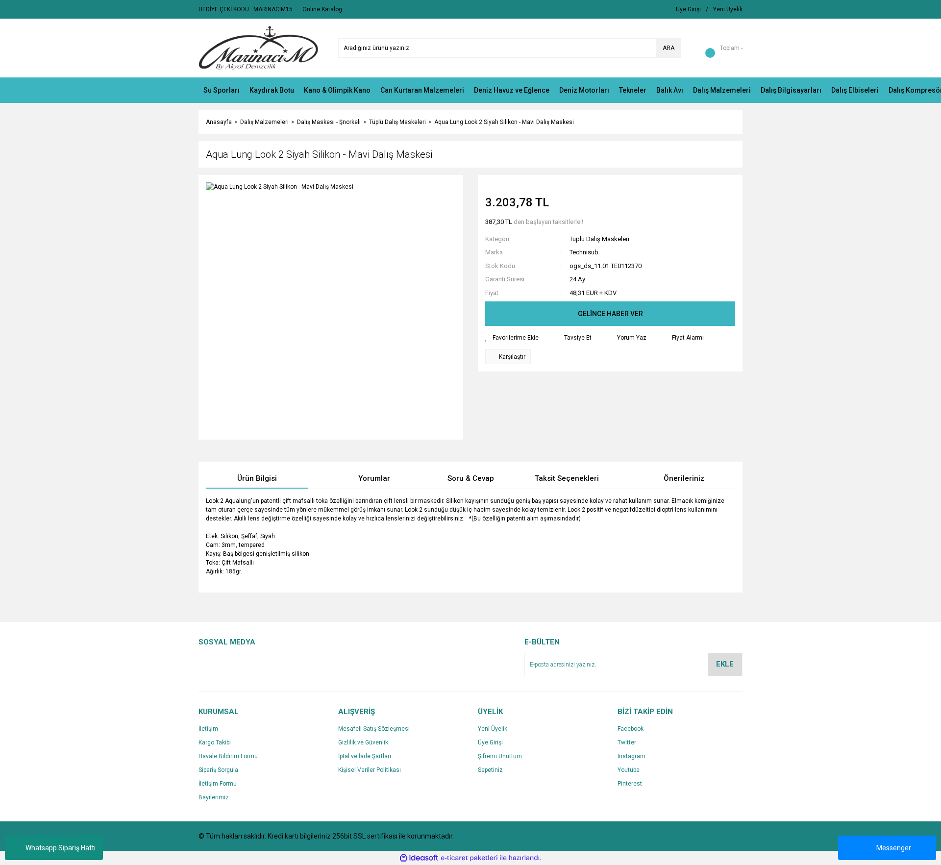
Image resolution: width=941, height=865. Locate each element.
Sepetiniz (490, 769)
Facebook (631, 728)
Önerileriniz (684, 478)
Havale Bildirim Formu (228, 756)
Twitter (627, 742)
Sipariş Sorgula (218, 769)
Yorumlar (374, 478)
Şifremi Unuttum (500, 756)
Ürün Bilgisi (257, 478)
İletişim (208, 728)
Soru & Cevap (470, 478)
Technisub (584, 252)
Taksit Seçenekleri (567, 478)
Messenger (893, 848)
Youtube (629, 769)
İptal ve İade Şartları (364, 756)
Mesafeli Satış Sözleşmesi (374, 728)
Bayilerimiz (213, 797)
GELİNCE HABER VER (610, 314)
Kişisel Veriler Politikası (369, 769)
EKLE (725, 664)
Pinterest (630, 783)
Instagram (631, 756)
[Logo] (258, 47)
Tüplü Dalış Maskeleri (599, 239)
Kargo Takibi (214, 742)
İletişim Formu (217, 783)
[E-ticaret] (469, 858)
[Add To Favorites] (512, 337)
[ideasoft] (419, 858)
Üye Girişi (490, 742)
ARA (668, 48)
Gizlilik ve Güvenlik (363, 742)
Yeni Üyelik (492, 728)
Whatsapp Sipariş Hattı (60, 848)
